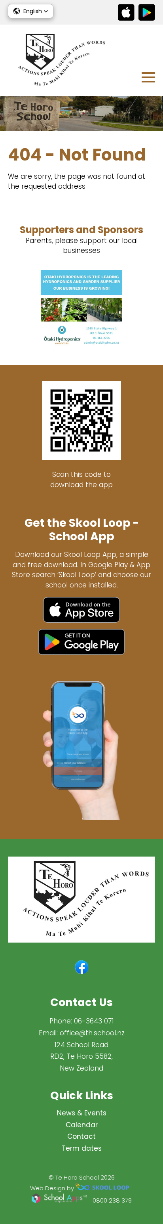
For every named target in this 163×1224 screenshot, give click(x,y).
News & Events (81, 1113)
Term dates (82, 1148)
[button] (30, 11)
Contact (81, 1136)
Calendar (82, 1125)
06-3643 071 (94, 1021)
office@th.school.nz (92, 1033)
